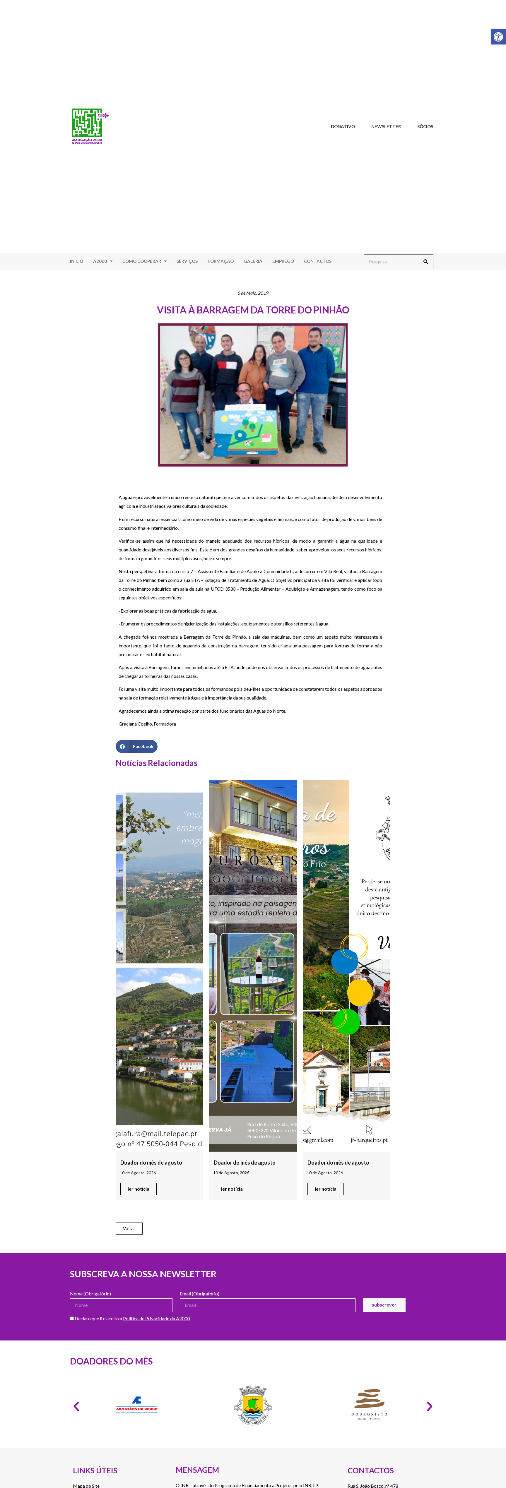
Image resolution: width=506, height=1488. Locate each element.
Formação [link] (221, 261)
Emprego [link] (283, 261)
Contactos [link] (317, 261)
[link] (498, 36)
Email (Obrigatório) (199, 1293)
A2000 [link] (100, 261)
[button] (137, 746)
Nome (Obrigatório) (90, 1293)
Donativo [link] (343, 126)
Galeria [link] (253, 261)
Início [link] (76, 261)
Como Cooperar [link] (141, 261)
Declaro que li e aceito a (132, 1318)
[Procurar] (425, 262)
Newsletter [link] (386, 126)
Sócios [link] (425, 126)
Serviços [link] (187, 261)
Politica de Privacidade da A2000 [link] (156, 1318)
